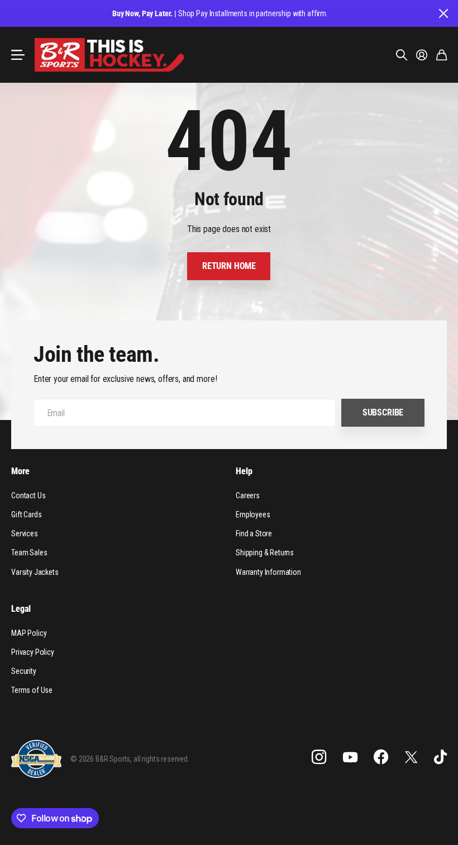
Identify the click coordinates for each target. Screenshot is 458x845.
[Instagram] (319, 757)
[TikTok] (440, 757)
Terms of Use (32, 690)
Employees (253, 514)
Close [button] (443, 13)
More (20, 471)
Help (244, 471)
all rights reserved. (161, 758)
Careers (248, 495)
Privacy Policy (32, 652)
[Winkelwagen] (441, 55)
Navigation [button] (17, 55)
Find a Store (254, 533)
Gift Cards (26, 514)
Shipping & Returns (265, 552)
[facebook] (381, 757)
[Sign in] (421, 55)
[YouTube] (350, 757)
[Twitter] (411, 757)
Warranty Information (268, 572)
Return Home (229, 266)
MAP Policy (28, 633)
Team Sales (29, 552)
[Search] (401, 55)
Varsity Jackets (35, 572)
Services (24, 533)
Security (23, 671)
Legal (21, 608)
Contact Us (28, 495)
